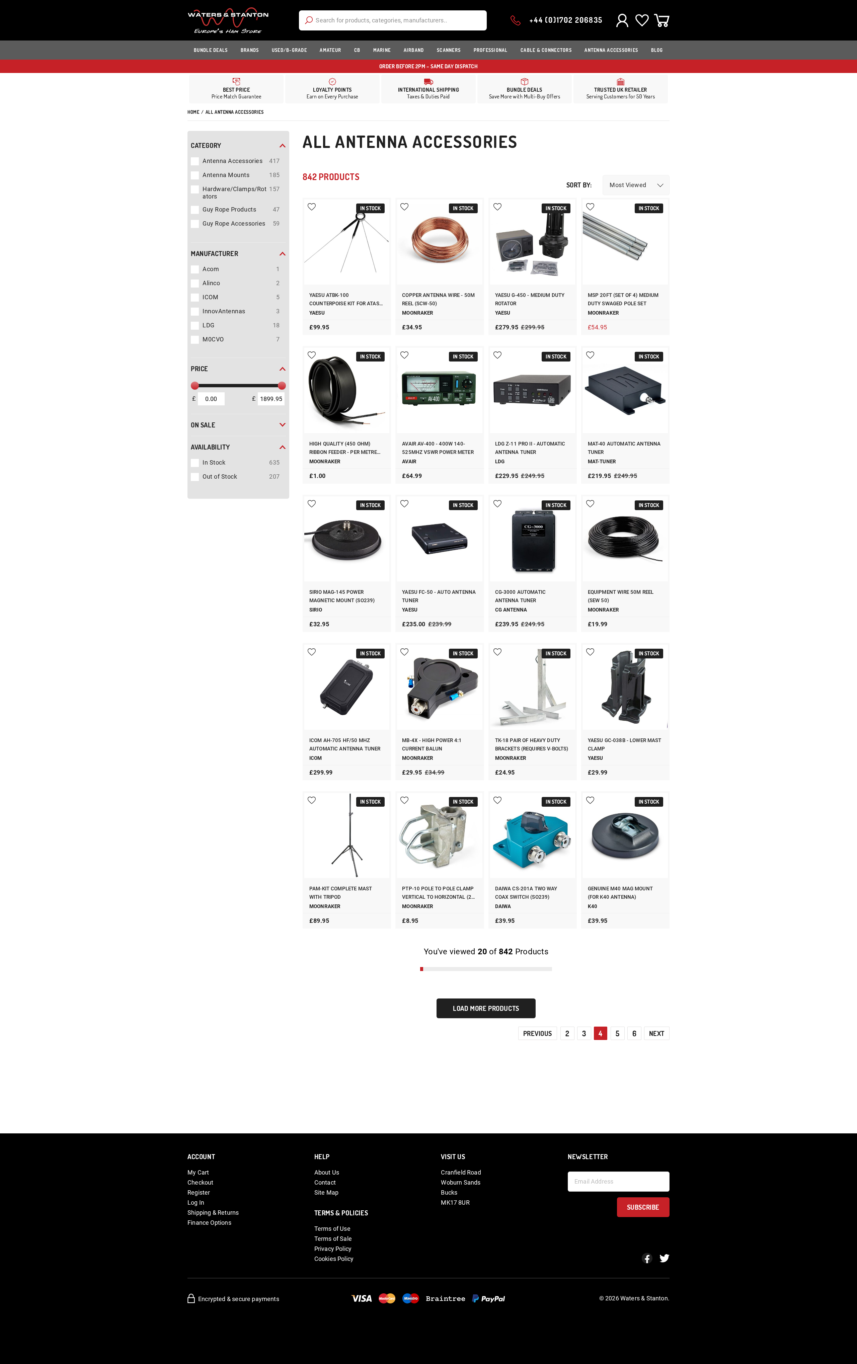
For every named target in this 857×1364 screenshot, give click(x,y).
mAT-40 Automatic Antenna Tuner (624, 448)
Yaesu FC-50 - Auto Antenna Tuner (439, 596)
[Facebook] (647, 1258)
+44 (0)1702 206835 (566, 19)
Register (198, 1192)
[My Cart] (662, 20)
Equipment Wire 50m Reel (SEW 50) (620, 596)
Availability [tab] (210, 447)
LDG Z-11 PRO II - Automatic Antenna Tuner (530, 448)
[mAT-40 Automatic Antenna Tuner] (625, 390)
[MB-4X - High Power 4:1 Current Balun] (439, 687)
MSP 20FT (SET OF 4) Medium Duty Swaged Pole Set (623, 299)
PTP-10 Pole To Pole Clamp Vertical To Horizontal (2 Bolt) (438, 893)
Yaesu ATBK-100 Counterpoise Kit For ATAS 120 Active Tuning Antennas (344, 300)
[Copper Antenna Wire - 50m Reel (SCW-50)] (439, 242)
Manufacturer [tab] (214, 253)
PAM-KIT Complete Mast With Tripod (340, 893)
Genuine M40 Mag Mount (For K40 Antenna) (620, 893)
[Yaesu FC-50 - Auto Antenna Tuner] (439, 539)
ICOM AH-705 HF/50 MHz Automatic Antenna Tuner (344, 744)
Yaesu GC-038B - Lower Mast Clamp (624, 744)
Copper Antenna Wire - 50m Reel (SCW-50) (438, 299)
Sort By (578, 185)
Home (193, 112)
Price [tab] (199, 368)
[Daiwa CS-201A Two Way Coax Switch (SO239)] (532, 835)
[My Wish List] (642, 20)
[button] (636, 185)
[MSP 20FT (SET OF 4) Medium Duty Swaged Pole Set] (625, 242)
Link (428, 89)
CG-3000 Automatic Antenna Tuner (520, 596)
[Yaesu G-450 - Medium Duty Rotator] (532, 242)
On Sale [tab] (203, 424)
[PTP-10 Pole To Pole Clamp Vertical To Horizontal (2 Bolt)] (439, 835)
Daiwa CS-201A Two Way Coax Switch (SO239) (526, 893)
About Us (326, 1172)
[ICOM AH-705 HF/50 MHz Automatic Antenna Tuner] (347, 687)
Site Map (326, 1192)
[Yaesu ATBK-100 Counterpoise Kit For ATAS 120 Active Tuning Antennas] (347, 242)
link (332, 89)
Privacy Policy (333, 1248)
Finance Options (209, 1222)
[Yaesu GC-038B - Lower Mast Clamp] (625, 687)
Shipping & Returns (213, 1212)
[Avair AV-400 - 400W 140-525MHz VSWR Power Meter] (439, 390)
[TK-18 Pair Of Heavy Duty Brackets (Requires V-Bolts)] (532, 687)
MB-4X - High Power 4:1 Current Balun (432, 744)
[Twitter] (664, 1258)
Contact (325, 1182)
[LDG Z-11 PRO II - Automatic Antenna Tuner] (532, 390)
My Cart (198, 1172)
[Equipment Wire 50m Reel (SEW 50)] (625, 539)
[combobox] (393, 20)
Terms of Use (332, 1228)
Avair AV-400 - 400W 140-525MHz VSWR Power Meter (437, 448)
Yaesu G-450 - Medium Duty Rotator (530, 299)
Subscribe (643, 1207)
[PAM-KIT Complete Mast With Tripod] (347, 835)
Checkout (200, 1182)
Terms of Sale (333, 1238)
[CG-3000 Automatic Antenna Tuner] (532, 539)
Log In (195, 1202)
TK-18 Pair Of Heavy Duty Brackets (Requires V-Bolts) (531, 744)
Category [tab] (206, 145)
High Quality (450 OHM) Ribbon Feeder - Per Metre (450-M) (343, 449)
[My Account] (622, 20)
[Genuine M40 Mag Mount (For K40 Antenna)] (625, 835)
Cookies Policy (334, 1258)
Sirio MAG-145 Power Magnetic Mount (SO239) (342, 596)
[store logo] (228, 20)
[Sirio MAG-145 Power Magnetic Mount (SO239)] (347, 539)
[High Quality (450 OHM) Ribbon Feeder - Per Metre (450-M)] (347, 390)
